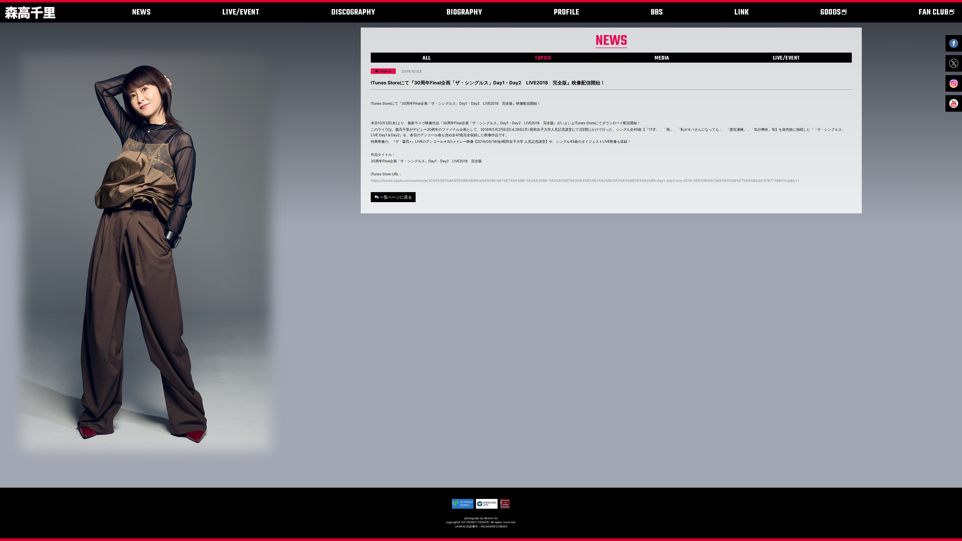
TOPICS (543, 58)
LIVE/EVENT (786, 58)
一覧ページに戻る (395, 197)
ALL (427, 58)
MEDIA (662, 58)
